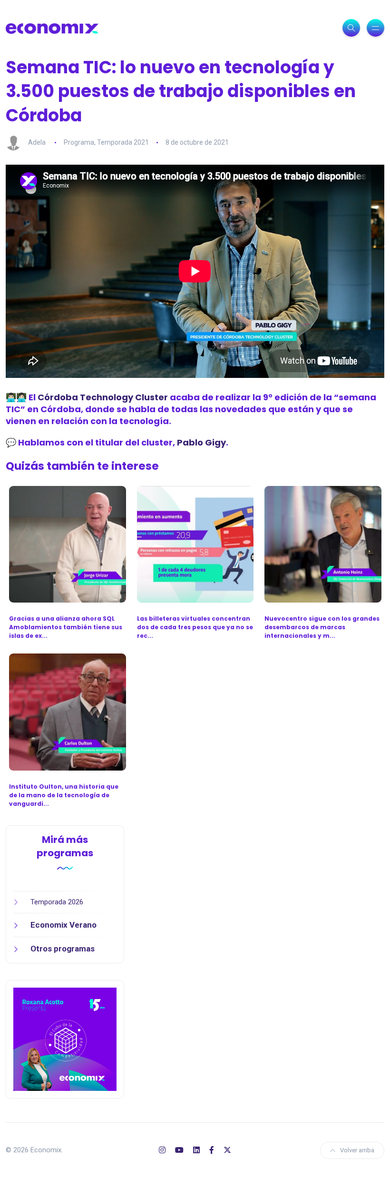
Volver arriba (357, 1150)
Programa (79, 142)
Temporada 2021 (123, 142)
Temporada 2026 (56, 902)
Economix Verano (63, 925)
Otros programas (62, 948)
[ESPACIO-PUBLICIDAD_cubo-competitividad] (65, 1038)
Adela (37, 142)
